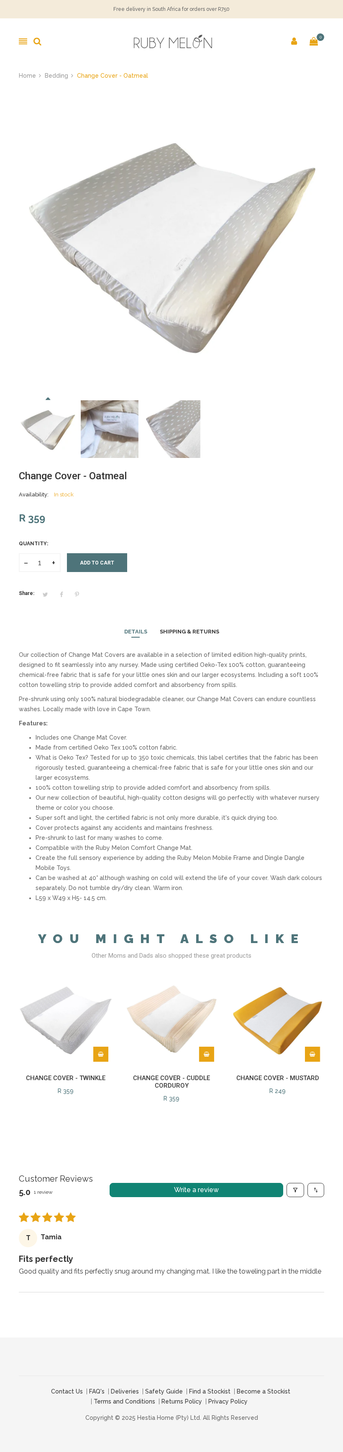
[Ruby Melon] (171, 41)
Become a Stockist (263, 1391)
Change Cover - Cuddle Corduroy (171, 1081)
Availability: (34, 494)
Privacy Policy (228, 1401)
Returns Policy (181, 1401)
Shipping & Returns (189, 631)
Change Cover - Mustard (277, 1078)
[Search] (37, 41)
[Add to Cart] (100, 1054)
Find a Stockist (209, 1391)
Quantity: (33, 544)
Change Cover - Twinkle (65, 1078)
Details (135, 631)
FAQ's (97, 1391)
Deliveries (125, 1391)
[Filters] (295, 1190)
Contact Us (67, 1391)
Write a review (196, 1190)
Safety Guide (164, 1391)
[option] (48, 429)
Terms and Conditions (124, 1401)
